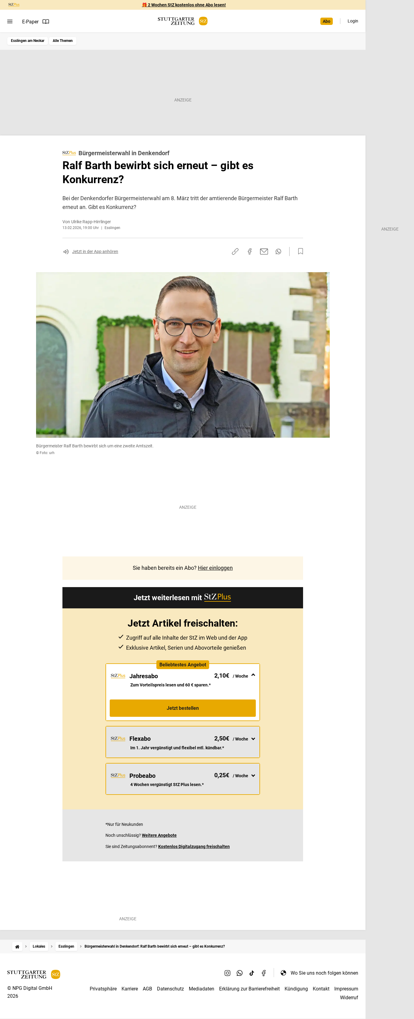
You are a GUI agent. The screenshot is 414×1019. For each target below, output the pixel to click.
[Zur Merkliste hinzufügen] (299, 251)
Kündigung (296, 989)
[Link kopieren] (235, 251)
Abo (326, 21)
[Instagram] (227, 973)
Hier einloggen (215, 568)
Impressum (346, 989)
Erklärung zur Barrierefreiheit (249, 989)
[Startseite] (17, 946)
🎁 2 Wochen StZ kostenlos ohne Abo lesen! (184, 4)
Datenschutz (170, 989)
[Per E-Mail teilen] (264, 251)
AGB (147, 989)
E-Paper (30, 22)
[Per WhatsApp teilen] (278, 251)
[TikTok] (252, 973)
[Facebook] (264, 973)
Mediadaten (201, 989)
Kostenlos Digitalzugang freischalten (194, 846)
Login (353, 21)
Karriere (130, 989)
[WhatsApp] (240, 973)
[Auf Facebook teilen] (250, 251)
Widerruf (349, 997)
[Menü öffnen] (9, 21)
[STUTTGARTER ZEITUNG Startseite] (183, 21)
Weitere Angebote (159, 835)
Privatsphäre (103, 989)
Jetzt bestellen (183, 708)
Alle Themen (63, 41)
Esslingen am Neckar (27, 41)
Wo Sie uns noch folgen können (324, 973)
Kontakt (321, 989)
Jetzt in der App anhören (95, 251)
